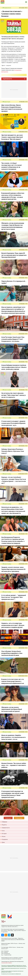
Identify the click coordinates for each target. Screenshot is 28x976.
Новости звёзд (7, 131)
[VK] (2, 935)
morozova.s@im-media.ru (6, 962)
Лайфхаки (4, 822)
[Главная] (3, 916)
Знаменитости (7, 7)
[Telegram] (9, 935)
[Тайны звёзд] (2, 7)
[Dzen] (12, 935)
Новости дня (7, 101)
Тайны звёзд (2, 2)
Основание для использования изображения (11, 973)
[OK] (6, 935)
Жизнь (3, 836)
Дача (3, 842)
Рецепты (4, 824)
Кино (3, 830)
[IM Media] (10, 916)
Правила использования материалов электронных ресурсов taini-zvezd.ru (12, 971)
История (4, 833)
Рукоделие (5, 839)
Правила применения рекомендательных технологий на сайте (13, 969)
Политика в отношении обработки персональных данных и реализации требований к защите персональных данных (14, 966)
